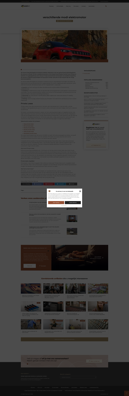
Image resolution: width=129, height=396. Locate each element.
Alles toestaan (56, 202)
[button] (80, 191)
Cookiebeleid (63, 205)
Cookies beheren (73, 202)
